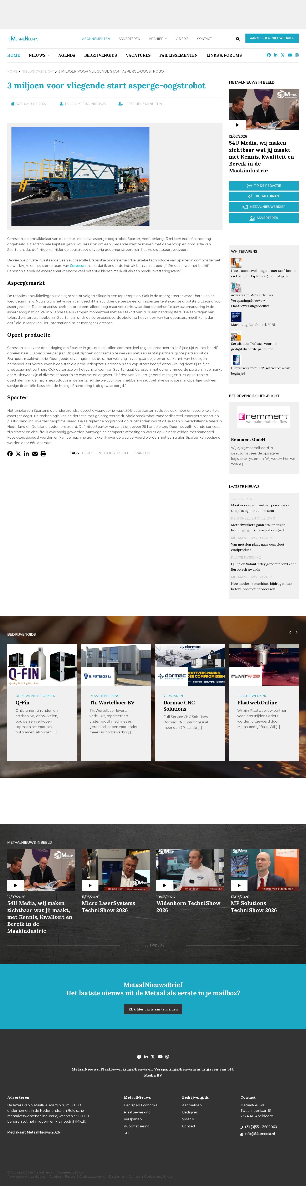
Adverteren (129, 39)
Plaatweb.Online (257, 702)
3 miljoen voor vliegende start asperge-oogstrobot (106, 85)
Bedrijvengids (100, 55)
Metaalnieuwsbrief (267, 207)
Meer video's (153, 945)
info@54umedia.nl (260, 1134)
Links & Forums (224, 55)
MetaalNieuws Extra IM (251, 538)
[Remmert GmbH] (264, 435)
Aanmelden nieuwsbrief (272, 38)
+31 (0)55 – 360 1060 (261, 1127)
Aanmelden (192, 1105)
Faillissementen (178, 55)
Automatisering (137, 1126)
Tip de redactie (267, 186)
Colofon (55, 1176)
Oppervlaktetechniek (35, 696)
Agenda (67, 55)
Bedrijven (190, 1112)
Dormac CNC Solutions (179, 705)
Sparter (141, 453)
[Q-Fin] (24, 676)
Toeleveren (241, 499)
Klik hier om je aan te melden (153, 1009)
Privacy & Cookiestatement (85, 1176)
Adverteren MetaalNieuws (26, 1176)
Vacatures (138, 55)
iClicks (79, 1172)
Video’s (182, 39)
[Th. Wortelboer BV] (97, 676)
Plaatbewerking (246, 558)
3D (126, 1133)
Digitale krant (268, 196)
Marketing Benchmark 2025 (253, 325)
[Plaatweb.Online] (245, 676)
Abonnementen (96, 39)
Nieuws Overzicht (38, 71)
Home (13, 55)
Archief (156, 39)
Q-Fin (23, 702)
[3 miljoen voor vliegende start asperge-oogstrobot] (80, 224)
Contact (204, 39)
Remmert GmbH (248, 439)
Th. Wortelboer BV (112, 702)
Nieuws (37, 55)
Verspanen (173, 696)
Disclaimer (116, 1176)
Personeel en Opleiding (253, 518)
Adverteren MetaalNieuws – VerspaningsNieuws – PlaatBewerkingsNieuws (253, 300)
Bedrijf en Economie (141, 1105)
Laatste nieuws (244, 487)
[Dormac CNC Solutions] (171, 676)
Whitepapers (244, 252)
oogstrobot (117, 453)
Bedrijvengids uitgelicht (254, 396)
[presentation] (289, 632)
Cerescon (91, 453)
